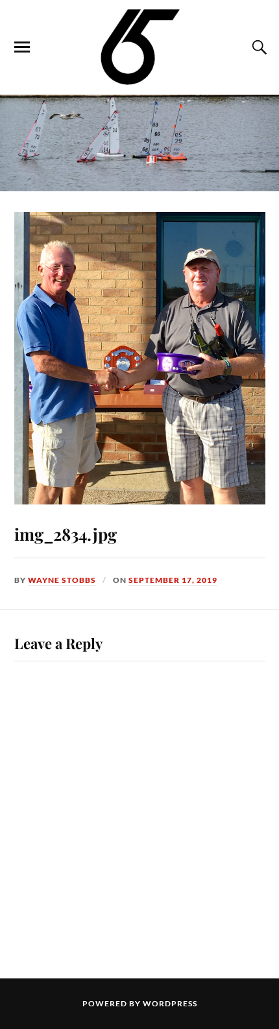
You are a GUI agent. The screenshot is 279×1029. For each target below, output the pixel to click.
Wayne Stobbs (62, 580)
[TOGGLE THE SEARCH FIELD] (257, 47)
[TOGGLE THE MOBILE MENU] (22, 47)
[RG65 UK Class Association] (139, 46)
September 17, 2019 (172, 580)
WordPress (170, 1003)
